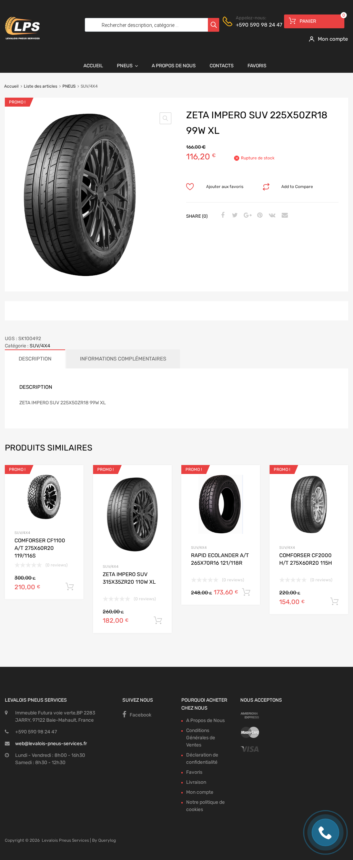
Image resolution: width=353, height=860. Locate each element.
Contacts (222, 66)
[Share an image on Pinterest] (258, 215)
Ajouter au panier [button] (69, 586)
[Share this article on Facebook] (221, 215)
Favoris (257, 66)
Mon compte (199, 792)
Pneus (125, 66)
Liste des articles (40, 86)
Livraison (196, 782)
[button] (165, 118)
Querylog (107, 840)
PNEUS (68, 86)
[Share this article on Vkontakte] (271, 215)
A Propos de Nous (174, 66)
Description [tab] (35, 359)
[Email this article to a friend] (283, 215)
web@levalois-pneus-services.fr (51, 744)
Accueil (93, 66)
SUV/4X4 (40, 346)
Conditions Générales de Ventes (200, 738)
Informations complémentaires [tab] (123, 359)
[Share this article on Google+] (246, 215)
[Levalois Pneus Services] (22, 44)
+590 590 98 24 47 (253, 25)
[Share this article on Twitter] (234, 215)
